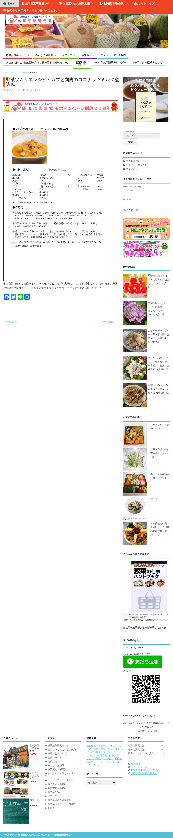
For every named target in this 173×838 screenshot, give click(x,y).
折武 (96, 748)
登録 (137, 209)
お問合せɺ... (34, 801)
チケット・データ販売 (113, 55)
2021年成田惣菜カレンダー (110, 62)
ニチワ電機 (101, 755)
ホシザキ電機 (93, 758)
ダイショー (109, 752)
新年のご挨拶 (11, 321)
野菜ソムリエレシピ (33, 89)
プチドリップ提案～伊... (34, 775)
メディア (67, 55)
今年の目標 (108, 321)
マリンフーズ (103, 761)
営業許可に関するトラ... (34, 748)
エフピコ (103, 745)
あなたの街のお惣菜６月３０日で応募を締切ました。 (38, 62)
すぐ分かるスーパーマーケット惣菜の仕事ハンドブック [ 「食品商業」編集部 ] (148, 616)
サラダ (153, 498)
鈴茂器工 (96, 752)
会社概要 (135, 763)
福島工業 (114, 755)
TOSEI (89, 755)
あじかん (91, 745)
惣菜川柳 (82, 63)
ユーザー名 (128, 190)
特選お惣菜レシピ (16, 55)
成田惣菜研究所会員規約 (144, 773)
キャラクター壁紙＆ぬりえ (147, 62)
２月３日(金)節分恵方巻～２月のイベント (159, 453)
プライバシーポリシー (143, 766)
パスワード (128, 199)
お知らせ (86, 55)
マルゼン (108, 758)
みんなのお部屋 (44, 55)
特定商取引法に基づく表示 (145, 770)
